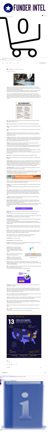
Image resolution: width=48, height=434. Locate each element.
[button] (0, 16)
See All (45, 372)
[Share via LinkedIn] (11, 364)
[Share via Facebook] (7, 364)
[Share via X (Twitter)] (9, 364)
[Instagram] (24, 381)
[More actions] (40, 69)
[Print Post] (16, 364)
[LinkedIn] (24, 379)
